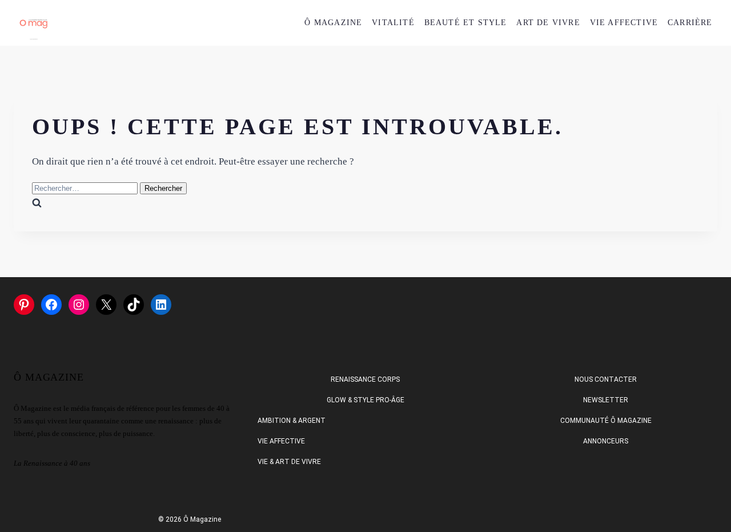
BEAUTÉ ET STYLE (465, 22)
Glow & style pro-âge (365, 400)
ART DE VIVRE (548, 22)
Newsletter (605, 400)
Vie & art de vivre (289, 462)
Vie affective (281, 441)
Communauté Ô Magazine (606, 421)
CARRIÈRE (690, 22)
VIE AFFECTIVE (624, 22)
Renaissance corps (365, 379)
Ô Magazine (333, 22)
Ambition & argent (292, 421)
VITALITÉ (393, 22)
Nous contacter (606, 379)
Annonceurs (605, 441)
